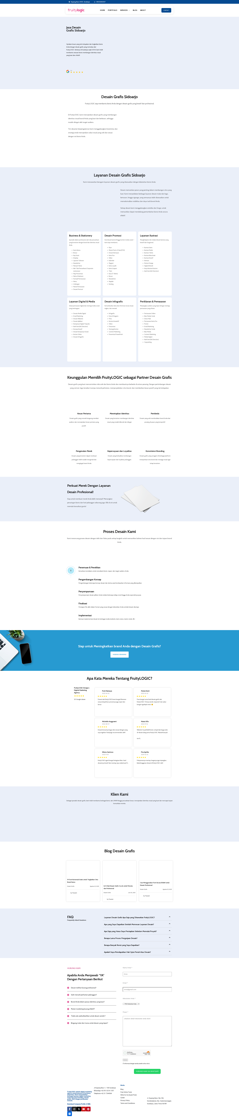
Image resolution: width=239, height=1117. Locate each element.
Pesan (125, 1084)
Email (125, 1055)
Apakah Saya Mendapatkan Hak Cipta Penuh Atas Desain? (127, 1024)
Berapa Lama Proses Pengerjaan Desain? (120, 1010)
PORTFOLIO (112, 10)
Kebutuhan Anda (129, 1070)
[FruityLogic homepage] (76, 10)
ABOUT (143, 10)
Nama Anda (127, 1039)
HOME (102, 10)
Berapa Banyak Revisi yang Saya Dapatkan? (121, 1017)
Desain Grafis (70, 958)
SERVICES (124, 10)
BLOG (135, 10)
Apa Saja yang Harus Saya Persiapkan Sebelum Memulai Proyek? (130, 1003)
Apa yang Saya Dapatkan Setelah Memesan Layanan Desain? (129, 996)
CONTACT (166, 10)
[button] (137, 989)
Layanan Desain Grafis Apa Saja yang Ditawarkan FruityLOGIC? (129, 989)
